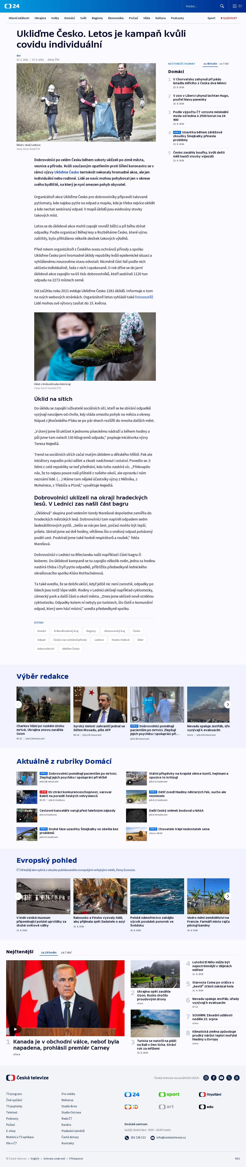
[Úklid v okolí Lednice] (86, 102)
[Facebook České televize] (214, 1078)
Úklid (140, 640)
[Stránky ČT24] (132, 1094)
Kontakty (68, 1143)
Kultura (160, 18)
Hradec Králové (121, 640)
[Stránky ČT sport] (169, 1094)
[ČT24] (12, 6)
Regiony (97, 18)
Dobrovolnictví (45, 648)
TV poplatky (14, 1106)
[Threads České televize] (237, 1078)
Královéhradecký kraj (66, 631)
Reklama (67, 1100)
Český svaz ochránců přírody (70, 640)
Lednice (99, 640)
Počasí (133, 18)
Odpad (41, 640)
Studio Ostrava (71, 1112)
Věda (146, 18)
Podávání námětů (73, 1131)
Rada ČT (67, 1118)
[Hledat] (222, 6)
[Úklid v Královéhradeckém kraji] (95, 346)
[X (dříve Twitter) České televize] (229, 1078)
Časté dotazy (70, 1137)
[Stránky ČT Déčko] (131, 1106)
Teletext (11, 1112)
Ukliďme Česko (66, 172)
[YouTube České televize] (221, 1078)
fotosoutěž (144, 296)
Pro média (68, 1094)
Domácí (69, 18)
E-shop (11, 1131)
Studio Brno (69, 1106)
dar (19, 55)
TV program (14, 1094)
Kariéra (66, 1125)
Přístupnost (76, 1158)
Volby (55, 18)
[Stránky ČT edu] (206, 1106)
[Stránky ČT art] (166, 1106)
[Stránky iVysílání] (210, 1094)
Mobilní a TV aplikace (20, 1137)
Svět (83, 18)
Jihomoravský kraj (114, 631)
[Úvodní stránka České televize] (27, 1078)
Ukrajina (40, 18)
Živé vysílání (14, 1100)
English (35, 1158)
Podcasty (177, 18)
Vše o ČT (11, 1143)
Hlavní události (19, 18)
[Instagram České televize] (206, 1078)
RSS (237, 1158)
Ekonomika (116, 18)
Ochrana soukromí (54, 1158)
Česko (136, 631)
